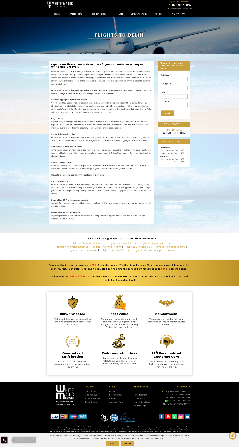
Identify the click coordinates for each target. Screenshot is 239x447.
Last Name (166, 84)
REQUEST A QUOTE (179, 14)
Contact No (166, 101)
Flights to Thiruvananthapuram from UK (154, 250)
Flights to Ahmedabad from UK (88, 243)
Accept (112, 443)
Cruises (112, 398)
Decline (127, 443)
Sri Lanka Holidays (92, 398)
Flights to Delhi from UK (138, 246)
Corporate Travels (139, 13)
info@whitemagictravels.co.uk (177, 391)
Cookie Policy (139, 398)
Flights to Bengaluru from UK (155, 243)
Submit (167, 113)
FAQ (135, 391)
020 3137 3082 (181, 5)
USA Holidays (90, 391)
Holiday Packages (100, 13)
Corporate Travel (116, 402)
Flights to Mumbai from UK (115, 250)
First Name (166, 75)
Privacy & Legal (140, 405)
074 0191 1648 (174, 400)
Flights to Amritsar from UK (122, 243)
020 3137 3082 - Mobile (180, 394)
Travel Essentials (141, 395)
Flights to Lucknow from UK (83, 250)
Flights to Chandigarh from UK (73, 246)
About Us (159, 13)
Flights (57, 13)
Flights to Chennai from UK (107, 246)
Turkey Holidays (91, 402)
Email (163, 92)
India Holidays (91, 395)
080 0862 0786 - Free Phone (178, 397)
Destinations (76, 13)
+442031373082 (76, 276)
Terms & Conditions (142, 402)
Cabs (121, 13)
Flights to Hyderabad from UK (170, 246)
